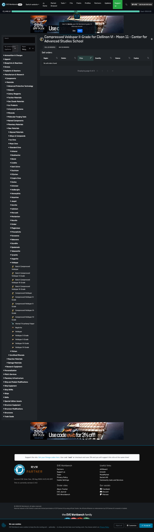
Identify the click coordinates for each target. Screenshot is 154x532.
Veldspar (18, 331)
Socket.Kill (104, 477)
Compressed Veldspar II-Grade (23, 305)
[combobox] (8, 48)
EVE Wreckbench (63, 494)
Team (59, 475)
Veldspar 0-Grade (22, 335)
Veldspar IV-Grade (22, 347)
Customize (132, 525)
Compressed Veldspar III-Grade (23, 311)
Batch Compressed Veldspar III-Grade (21, 281)
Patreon (105, 494)
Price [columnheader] (81, 58)
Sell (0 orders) (50, 47)
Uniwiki (103, 472)
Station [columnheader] (63, 58)
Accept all (147, 525)
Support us (61, 472)
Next (80, 30)
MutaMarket (104, 475)
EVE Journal (61, 492)
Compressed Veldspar (23, 293)
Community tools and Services (111, 480)
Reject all (119, 525)
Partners (60, 469)
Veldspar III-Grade (22, 343)
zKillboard (103, 469)
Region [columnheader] (46, 58)
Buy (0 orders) (64, 47)
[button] (12, 4)
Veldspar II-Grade (21, 339)
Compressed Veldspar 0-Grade (23, 298)
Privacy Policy (104, 527)
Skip (74, 30)
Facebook (106, 489)
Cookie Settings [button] (63, 480)
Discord (105, 492)
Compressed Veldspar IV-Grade (23, 318)
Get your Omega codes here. (49, 457)
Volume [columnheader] (117, 58)
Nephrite (18, 328)
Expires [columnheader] (136, 58)
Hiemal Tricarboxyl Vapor (24, 324)
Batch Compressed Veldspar (21, 268)
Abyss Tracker (62, 489)
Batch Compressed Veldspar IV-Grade (21, 288)
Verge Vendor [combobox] (25, 49)
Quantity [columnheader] (98, 58)
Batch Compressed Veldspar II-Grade (21, 274)
